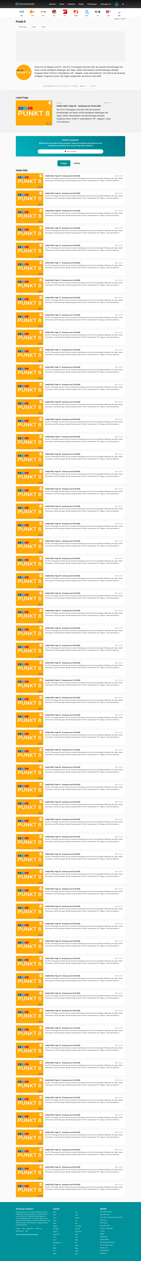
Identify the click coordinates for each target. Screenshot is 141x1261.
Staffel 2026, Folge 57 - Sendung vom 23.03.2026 (62, 610)
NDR (54, 1248)
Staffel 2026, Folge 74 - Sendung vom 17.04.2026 (62, 315)
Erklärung (39, 1228)
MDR (76, 1245)
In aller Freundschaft (106, 1228)
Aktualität (93, 86)
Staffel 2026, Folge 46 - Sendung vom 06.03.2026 (62, 802)
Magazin (83, 86)
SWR (76, 1251)
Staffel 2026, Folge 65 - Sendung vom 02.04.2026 (62, 471)
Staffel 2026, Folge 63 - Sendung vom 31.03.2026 (62, 506)
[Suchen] (123, 4)
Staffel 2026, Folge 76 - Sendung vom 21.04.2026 (62, 280)
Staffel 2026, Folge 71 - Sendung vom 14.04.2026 (62, 367)
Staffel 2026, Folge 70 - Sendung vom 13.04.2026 (62, 384)
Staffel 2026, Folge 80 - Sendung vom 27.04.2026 (62, 211)
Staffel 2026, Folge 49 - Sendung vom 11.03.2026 (62, 750)
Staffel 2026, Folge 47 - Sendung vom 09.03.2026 (62, 784)
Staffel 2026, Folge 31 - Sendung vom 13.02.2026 (62, 1063)
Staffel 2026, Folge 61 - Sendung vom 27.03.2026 (62, 541)
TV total (102, 1231)
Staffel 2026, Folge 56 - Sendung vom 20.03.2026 (62, 628)
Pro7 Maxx (78, 1226)
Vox (76, 1220)
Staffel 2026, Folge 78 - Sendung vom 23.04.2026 (62, 245)
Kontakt (18, 1228)
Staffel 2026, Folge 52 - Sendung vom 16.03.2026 (62, 697)
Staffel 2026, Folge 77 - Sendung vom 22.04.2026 (62, 263)
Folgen (64, 163)
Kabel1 (77, 1217)
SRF (76, 1234)
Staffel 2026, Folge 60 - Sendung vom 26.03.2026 (62, 558)
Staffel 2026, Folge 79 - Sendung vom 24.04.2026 (62, 228)
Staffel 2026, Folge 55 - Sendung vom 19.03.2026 (62, 645)
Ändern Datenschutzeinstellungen (27, 1234)
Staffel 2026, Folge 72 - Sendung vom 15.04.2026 (62, 350)
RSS (26, 1231)
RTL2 (55, 1220)
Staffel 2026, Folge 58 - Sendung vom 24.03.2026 (62, 593)
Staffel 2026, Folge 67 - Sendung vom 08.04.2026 (62, 437)
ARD (54, 1212)
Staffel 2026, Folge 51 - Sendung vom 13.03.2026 (62, 715)
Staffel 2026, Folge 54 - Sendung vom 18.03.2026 (62, 663)
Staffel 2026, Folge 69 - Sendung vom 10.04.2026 (62, 402)
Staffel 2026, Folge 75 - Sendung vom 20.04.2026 (62, 297)
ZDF (76, 1212)
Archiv (77, 163)
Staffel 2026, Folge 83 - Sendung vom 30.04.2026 (79, 106)
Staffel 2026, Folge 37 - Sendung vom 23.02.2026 (62, 958)
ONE (76, 1254)
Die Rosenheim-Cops (106, 1245)
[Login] (116, 4)
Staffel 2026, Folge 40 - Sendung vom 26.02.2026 (62, 906)
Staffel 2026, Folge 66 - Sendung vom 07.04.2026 (62, 454)
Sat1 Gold (78, 1231)
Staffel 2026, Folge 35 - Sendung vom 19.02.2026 (62, 993)
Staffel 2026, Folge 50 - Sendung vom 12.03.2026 (62, 732)
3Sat (54, 1223)
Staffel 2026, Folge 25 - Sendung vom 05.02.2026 (62, 1167)
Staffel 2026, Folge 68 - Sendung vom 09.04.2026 (62, 419)
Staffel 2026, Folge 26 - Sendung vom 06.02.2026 (62, 1150)
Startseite (116, 19)
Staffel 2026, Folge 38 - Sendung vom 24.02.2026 (62, 941)
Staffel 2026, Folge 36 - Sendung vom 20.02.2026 (62, 976)
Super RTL (56, 1234)
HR (54, 1245)
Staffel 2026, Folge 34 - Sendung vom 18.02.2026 (62, 1010)
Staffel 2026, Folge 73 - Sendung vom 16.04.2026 (62, 332)
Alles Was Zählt (104, 1214)
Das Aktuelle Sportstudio (107, 1242)
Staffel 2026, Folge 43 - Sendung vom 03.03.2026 (62, 854)
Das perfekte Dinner (106, 1211)
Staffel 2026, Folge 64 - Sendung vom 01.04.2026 (62, 489)
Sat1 (76, 1215)
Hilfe (23, 1228)
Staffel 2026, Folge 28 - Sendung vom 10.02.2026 (62, 1115)
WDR (54, 1254)
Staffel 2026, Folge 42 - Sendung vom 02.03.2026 (62, 871)
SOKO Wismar (104, 1250)
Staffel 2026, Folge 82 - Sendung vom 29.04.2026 (62, 176)
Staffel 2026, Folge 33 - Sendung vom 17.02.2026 (62, 1028)
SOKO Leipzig (104, 1239)
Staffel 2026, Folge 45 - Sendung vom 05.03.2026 (62, 819)
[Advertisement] (70, 46)
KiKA (76, 1240)
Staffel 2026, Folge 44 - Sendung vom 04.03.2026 (62, 837)
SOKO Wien (103, 1236)
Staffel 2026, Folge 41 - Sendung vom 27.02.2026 (62, 889)
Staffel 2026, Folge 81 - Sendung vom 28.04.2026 (62, 193)
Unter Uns (103, 1220)
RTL (54, 1215)
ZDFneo (55, 1231)
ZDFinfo (77, 1229)
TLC (54, 1237)
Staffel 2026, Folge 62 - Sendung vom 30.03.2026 (62, 524)
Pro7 (54, 1217)
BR (76, 1242)
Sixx (76, 1223)
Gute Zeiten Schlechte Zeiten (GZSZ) (111, 1217)
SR (54, 1251)
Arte (76, 1237)
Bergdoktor (103, 1253)
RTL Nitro (56, 1229)
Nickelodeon (57, 1242)
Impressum (30, 1228)
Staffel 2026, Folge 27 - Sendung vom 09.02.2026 (62, 1132)
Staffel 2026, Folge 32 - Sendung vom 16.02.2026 (62, 1045)
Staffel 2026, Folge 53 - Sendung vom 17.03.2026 (62, 680)
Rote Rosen (103, 1223)
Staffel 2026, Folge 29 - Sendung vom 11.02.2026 (62, 1097)
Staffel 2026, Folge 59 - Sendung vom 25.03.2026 (62, 576)
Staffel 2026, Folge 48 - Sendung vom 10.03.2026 (62, 767)
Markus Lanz (104, 1247)
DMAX (55, 1226)
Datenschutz (19, 1231)
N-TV (54, 1240)
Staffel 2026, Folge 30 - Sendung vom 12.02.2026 (62, 1080)
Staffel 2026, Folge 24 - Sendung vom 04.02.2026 (62, 1184)
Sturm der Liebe (105, 1225)
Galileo (102, 1234)
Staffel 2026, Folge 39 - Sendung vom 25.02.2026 (62, 924)
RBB (76, 1248)
